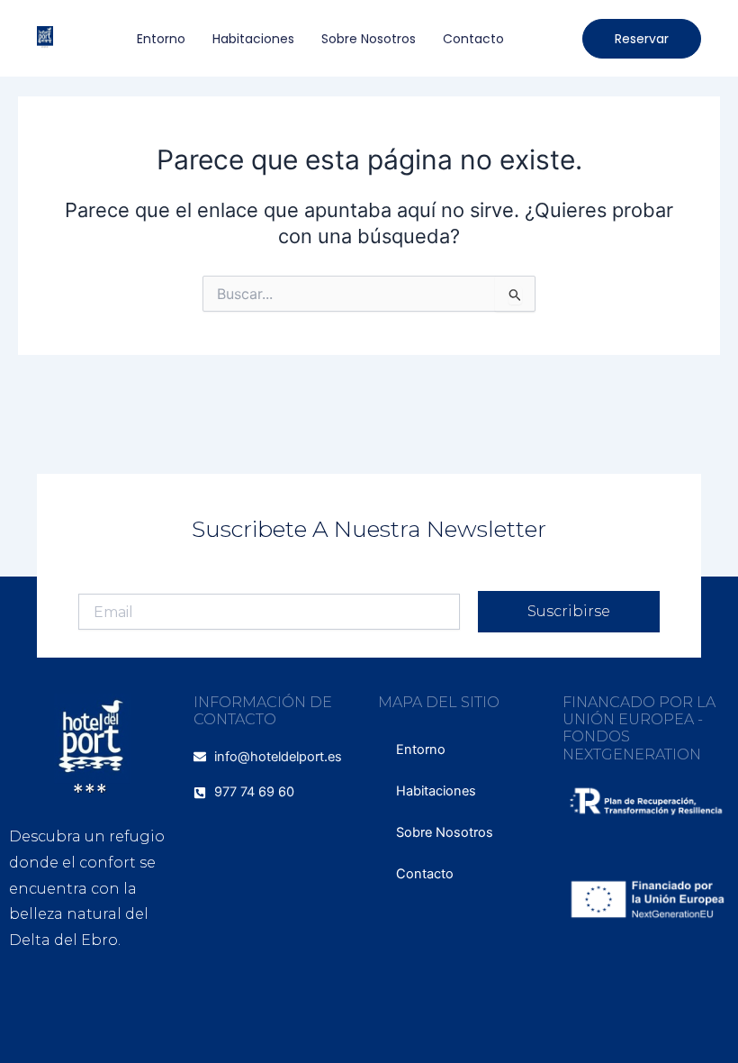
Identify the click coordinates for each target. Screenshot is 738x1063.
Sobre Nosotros (368, 39)
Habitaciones (253, 39)
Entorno (161, 39)
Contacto (473, 39)
